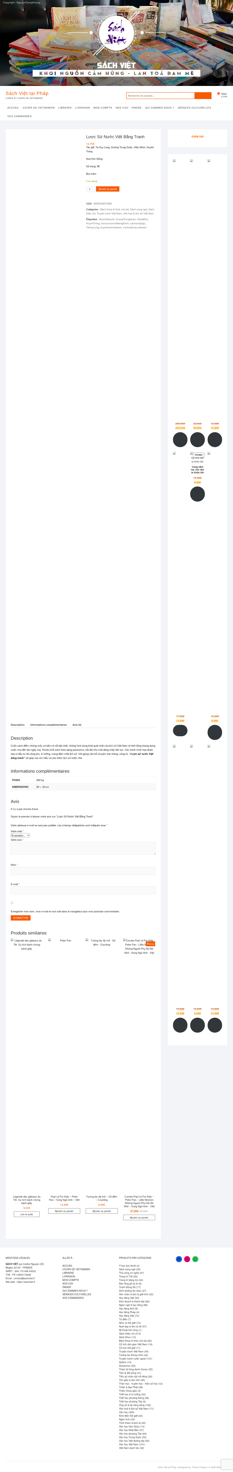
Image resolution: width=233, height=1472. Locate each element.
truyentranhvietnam (111, 227)
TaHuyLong (92, 227)
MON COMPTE (102, 107)
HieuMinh (142, 219)
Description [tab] (18, 725)
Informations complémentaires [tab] (48, 725)
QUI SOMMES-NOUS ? (159, 107)
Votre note (17, 831)
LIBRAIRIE (65, 107)
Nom (14, 864)
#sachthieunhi (107, 219)
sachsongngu (137, 223)
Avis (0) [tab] (76, 725)
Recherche (203, 95)
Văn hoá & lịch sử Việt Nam (138, 213)
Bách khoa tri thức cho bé (114, 209)
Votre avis (17, 839)
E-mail (15, 884)
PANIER (137, 107)
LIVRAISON (82, 107)
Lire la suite (26, 1214)
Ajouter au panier (107, 189)
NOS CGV (122, 107)
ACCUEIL (13, 107)
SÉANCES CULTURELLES (194, 107)
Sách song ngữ (138, 209)
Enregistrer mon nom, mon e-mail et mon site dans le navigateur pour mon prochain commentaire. (65, 911)
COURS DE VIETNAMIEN (39, 107)
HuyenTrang (93, 223)
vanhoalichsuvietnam (135, 227)
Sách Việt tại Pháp (27, 93)
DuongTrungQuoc (126, 219)
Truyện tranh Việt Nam (109, 213)
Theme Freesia (199, 1467)
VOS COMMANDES (19, 116)
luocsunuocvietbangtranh (115, 223)
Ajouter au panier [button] (64, 1211)
